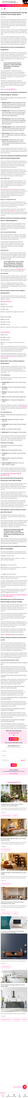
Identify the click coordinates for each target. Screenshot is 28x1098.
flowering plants (23, 406)
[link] (5, 9)
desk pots (3, 356)
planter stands (10, 356)
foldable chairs (6, 189)
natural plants (10, 210)
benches (15, 189)
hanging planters (20, 269)
